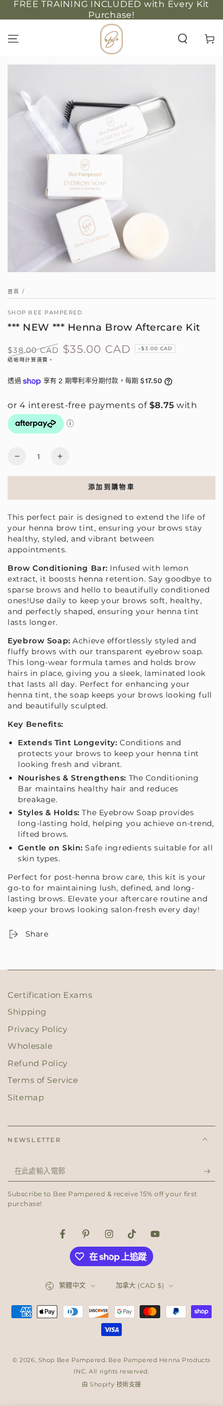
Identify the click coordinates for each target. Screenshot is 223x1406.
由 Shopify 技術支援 (111, 1384)
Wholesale (30, 1046)
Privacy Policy (37, 1029)
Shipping (27, 1012)
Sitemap (26, 1097)
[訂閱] (209, 1171)
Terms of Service (43, 1080)
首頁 (13, 291)
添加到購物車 (111, 487)
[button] (182, 38)
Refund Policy (37, 1063)
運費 (42, 360)
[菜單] (13, 38)
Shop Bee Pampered (45, 312)
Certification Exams (50, 995)
